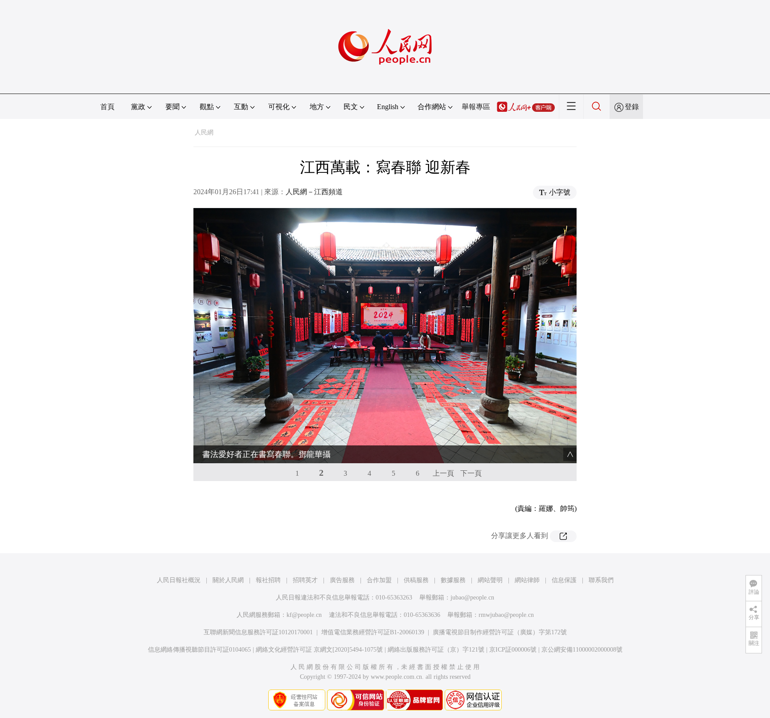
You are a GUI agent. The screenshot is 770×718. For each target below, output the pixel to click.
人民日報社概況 (179, 580)
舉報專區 (476, 106)
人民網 (204, 132)
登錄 (632, 106)
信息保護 (564, 580)
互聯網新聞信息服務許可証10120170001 (258, 632)
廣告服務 (342, 580)
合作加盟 (379, 580)
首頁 (107, 106)
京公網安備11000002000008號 (582, 649)
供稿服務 (416, 580)
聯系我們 (601, 580)
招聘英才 (305, 580)
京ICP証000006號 (513, 649)
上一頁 (443, 473)
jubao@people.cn (472, 597)
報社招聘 (268, 580)
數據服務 (453, 580)
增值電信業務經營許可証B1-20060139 (372, 632)
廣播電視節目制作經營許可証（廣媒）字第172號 (500, 632)
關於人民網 (228, 580)
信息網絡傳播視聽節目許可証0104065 (199, 649)
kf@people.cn (304, 615)
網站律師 (527, 580)
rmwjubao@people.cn (506, 615)
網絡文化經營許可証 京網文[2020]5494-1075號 (319, 649)
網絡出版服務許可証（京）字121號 (436, 649)
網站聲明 (490, 580)
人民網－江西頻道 (314, 192)
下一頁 (471, 473)
